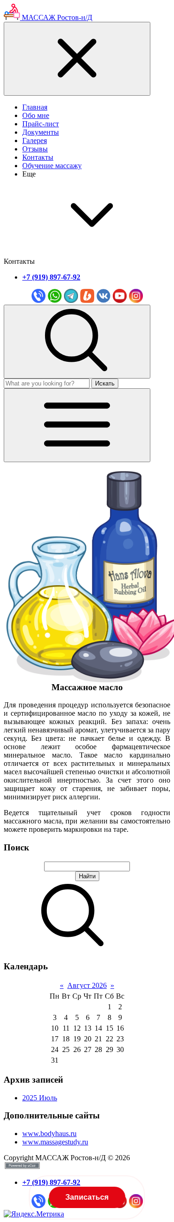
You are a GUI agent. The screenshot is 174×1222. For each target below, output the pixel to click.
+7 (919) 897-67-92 (51, 277)
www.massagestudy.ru (55, 1142)
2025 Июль (39, 1098)
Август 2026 (87, 985)
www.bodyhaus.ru (49, 1133)
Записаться (86, 1197)
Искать (105, 383)
